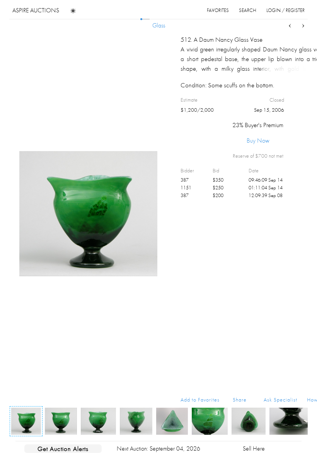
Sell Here (254, 448)
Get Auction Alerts (63, 448)
